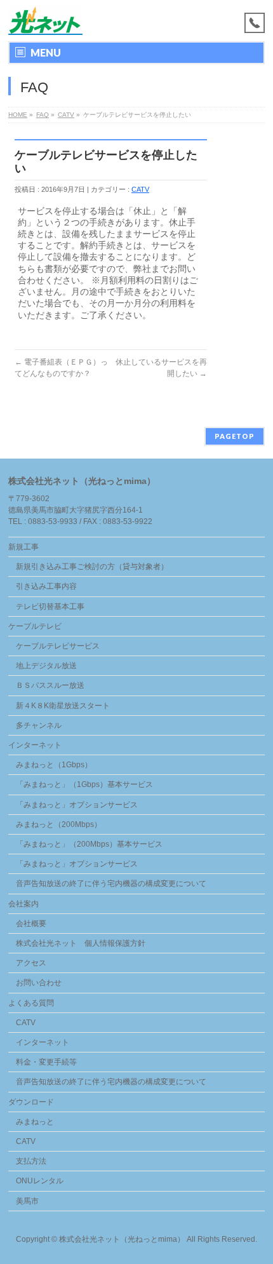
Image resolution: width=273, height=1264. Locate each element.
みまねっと (35, 1121)
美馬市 (27, 1201)
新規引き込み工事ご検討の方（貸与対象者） (92, 566)
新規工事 (23, 546)
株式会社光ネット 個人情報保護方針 (80, 943)
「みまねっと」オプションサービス (77, 804)
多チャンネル (39, 725)
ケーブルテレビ (35, 626)
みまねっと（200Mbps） (59, 824)
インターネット (35, 745)
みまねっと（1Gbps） (54, 764)
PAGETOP (235, 436)
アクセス (31, 962)
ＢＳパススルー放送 (50, 685)
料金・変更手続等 (46, 1062)
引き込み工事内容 (46, 586)
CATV (140, 189)
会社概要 (31, 923)
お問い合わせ (39, 982)
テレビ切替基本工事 (50, 606)
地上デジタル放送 (46, 665)
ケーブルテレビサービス (58, 646)
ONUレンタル (39, 1180)
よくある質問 (31, 1002)
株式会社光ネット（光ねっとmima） (122, 1239)
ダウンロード (31, 1102)
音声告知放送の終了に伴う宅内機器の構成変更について (111, 883)
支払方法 (31, 1161)
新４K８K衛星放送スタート (63, 705)
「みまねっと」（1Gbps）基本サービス (84, 784)
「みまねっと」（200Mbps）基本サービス (89, 844)
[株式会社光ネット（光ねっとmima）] (45, 20)
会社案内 (23, 903)
